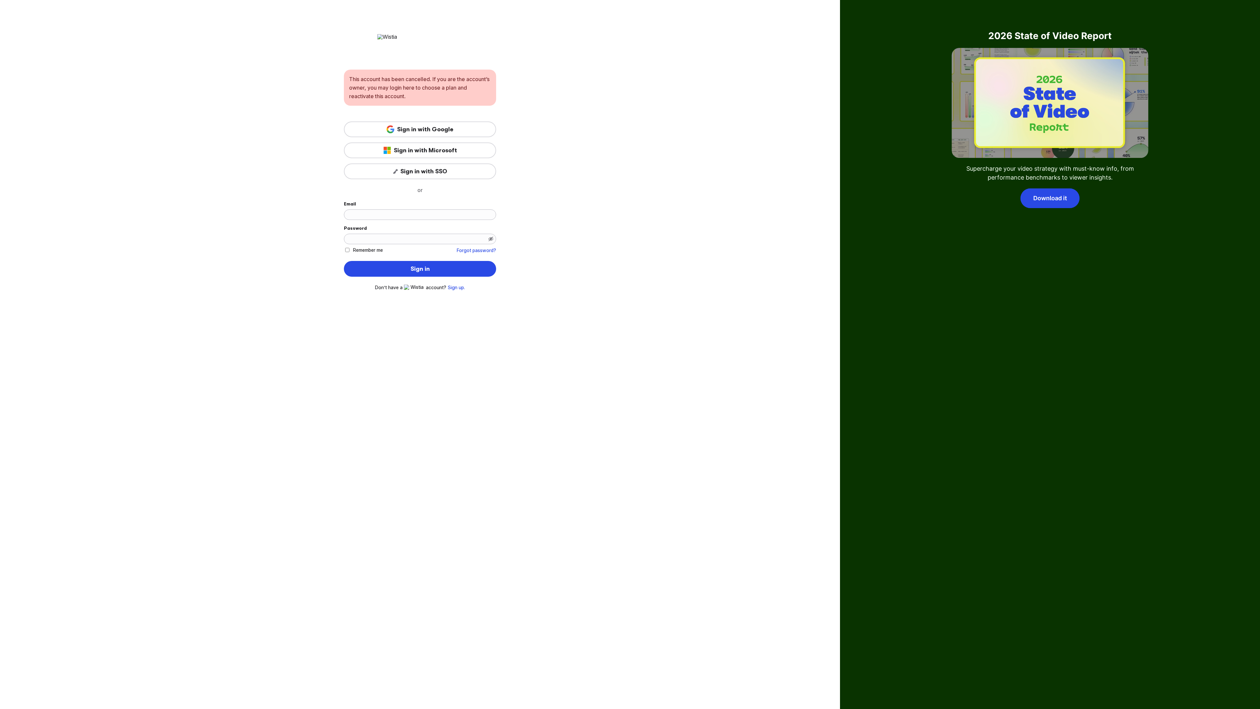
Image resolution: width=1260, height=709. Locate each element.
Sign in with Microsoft (425, 150)
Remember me (368, 250)
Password (355, 228)
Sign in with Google (425, 129)
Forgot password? (476, 250)
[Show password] (491, 239)
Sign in (420, 269)
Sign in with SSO (423, 171)
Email (350, 203)
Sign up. (456, 287)
